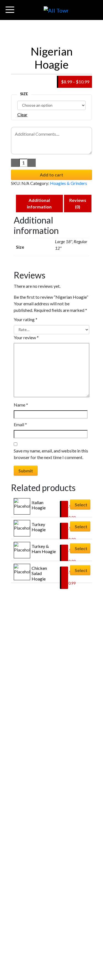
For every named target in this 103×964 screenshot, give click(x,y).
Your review (26, 337)
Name (21, 404)
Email (20, 424)
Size (24, 93)
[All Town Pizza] (56, 9)
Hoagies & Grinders (68, 183)
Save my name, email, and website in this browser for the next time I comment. (51, 454)
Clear (22, 114)
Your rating (25, 319)
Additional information (39, 203)
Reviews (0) (77, 203)
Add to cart (51, 174)
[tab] (39, 203)
